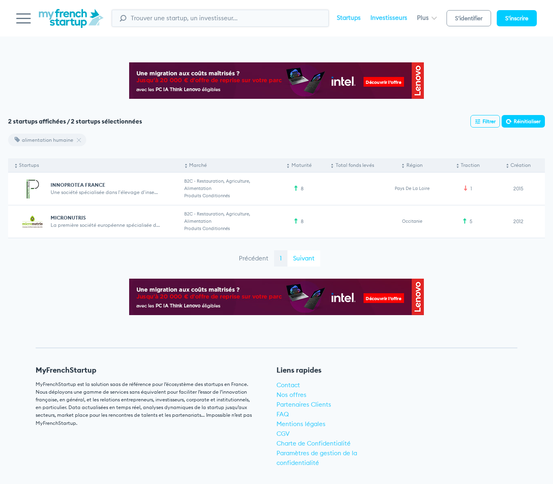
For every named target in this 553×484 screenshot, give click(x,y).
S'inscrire (516, 18)
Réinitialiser (527, 121)
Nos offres (291, 395)
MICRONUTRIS (68, 218)
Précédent (253, 258)
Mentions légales (300, 424)
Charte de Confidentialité (313, 443)
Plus (423, 17)
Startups (349, 17)
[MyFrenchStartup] (71, 23)
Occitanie (412, 221)
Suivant (304, 258)
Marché (198, 165)
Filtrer (489, 121)
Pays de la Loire (412, 188)
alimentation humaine (47, 140)
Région (414, 165)
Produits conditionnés (207, 195)
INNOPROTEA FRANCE (78, 185)
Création (520, 165)
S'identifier (469, 18)
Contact (288, 385)
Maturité (301, 165)
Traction (470, 165)
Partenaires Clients (303, 404)
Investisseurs (388, 17)
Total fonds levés (355, 165)
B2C (188, 181)
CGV (283, 433)
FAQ (282, 414)
